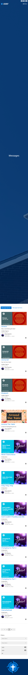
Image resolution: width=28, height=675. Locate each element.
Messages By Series (17, 307)
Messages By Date (6, 307)
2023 (14, 647)
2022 (14, 650)
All (2, 653)
